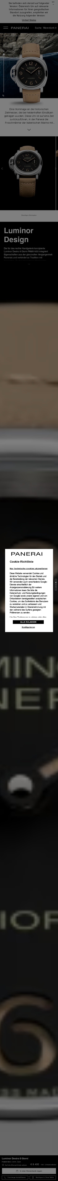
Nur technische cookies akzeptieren (28, 568)
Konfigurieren (28, 627)
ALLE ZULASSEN (28, 622)
